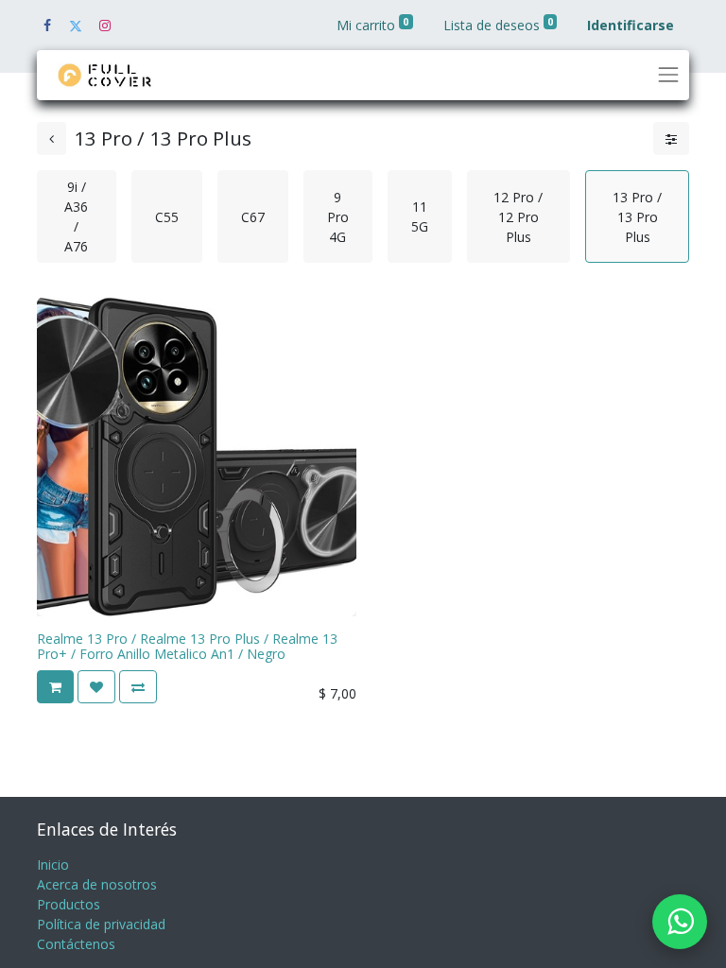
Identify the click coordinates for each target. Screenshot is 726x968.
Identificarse (630, 25)
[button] (55, 686)
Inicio (53, 864)
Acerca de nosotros (97, 884)
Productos (68, 904)
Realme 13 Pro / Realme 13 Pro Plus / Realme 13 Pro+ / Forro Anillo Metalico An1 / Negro (187, 647)
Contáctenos (76, 944)
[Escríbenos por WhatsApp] (679, 921)
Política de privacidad (101, 924)
